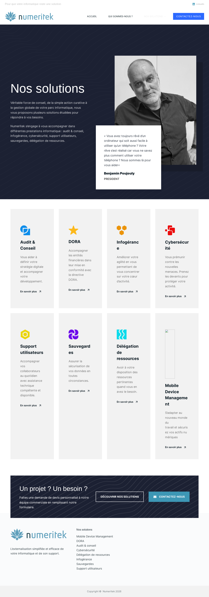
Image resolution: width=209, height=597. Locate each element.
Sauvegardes (85, 564)
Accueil (92, 16)
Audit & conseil (86, 545)
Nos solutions (153, 16)
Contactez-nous (188, 16)
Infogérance (84, 559)
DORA (80, 541)
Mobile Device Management (94, 536)
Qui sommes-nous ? (120, 16)
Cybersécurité (85, 550)
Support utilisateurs (89, 568)
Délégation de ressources (93, 554)
